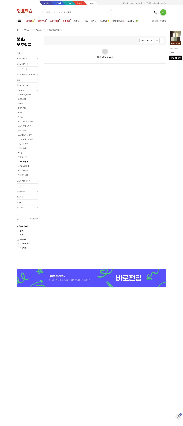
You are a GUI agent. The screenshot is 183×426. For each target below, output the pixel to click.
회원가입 (125, 3)
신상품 (85, 20)
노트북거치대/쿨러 (24, 126)
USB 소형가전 (22, 69)
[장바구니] (155, 12)
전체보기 (20, 53)
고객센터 (163, 3)
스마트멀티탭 (22, 148)
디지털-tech (25, 30)
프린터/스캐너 (23, 143)
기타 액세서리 (23, 175)
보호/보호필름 (54, 30)
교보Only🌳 (132, 20)
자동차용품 (21, 191)
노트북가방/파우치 (23, 181)
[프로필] (163, 12)
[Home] (18, 30)
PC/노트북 (39, 30)
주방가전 (20, 197)
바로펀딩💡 (104, 20)
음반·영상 (42, 20)
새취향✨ (30, 20)
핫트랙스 (49, 12)
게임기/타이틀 (23, 170)
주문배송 (148, 3)
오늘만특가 (54, 20)
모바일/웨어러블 (23, 64)
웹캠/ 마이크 (22, 157)
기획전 (172, 52)
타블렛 (20, 103)
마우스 (20, 117)
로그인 (132, 3)
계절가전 (20, 207)
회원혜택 (139, 3)
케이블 (20, 152)
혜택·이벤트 (174, 48)
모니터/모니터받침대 (25, 121)
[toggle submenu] (37, 58)
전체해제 (35, 219)
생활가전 (20, 202)
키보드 (20, 112)
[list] (157, 40)
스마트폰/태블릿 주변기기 (26, 74)
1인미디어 (20, 186)
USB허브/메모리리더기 (26, 135)
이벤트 (93, 20)
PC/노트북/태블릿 (24, 94)
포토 (18, 80)
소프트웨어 (22, 99)
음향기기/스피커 (23, 85)
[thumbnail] (161, 40)
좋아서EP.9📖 (118, 20)
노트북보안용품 (23, 166)
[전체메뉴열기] (19, 20)
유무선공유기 (22, 130)
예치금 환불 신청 (175, 58)
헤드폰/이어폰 (22, 58)
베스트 (76, 20)
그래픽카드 (22, 108)
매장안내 (156, 3)
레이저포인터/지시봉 (25, 139)
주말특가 (66, 20)
